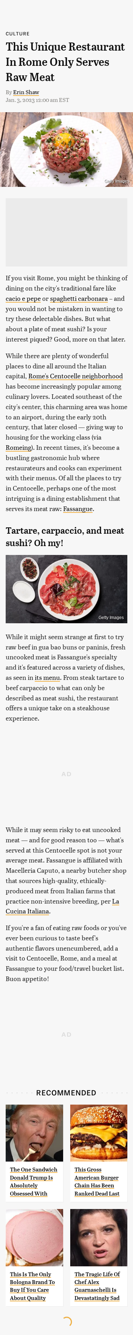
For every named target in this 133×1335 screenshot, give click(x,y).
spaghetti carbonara (79, 298)
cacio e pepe (23, 298)
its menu (47, 677)
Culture (18, 33)
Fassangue (78, 508)
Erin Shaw (26, 92)
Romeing (18, 447)
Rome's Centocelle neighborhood (75, 375)
